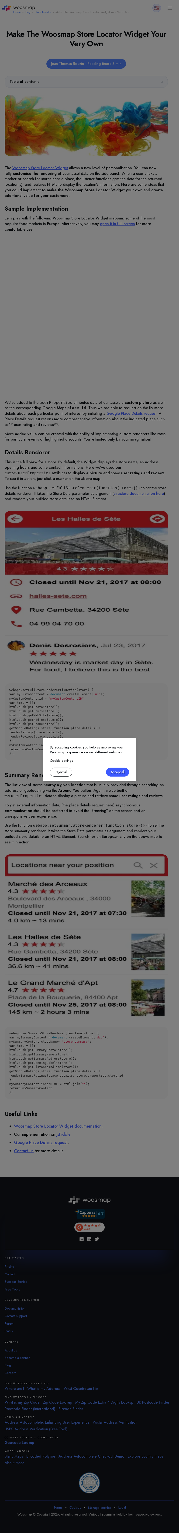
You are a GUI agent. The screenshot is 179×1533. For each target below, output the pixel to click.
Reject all (61, 772)
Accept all (117, 772)
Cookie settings (61, 760)
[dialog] (89, 759)
